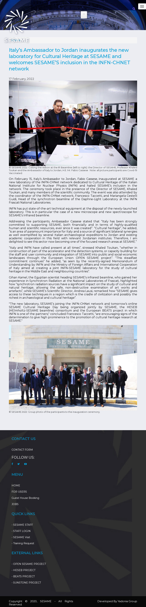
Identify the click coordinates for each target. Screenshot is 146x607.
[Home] (16, 26)
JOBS (15, 504)
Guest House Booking (25, 498)
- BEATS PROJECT (23, 576)
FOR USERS (19, 491)
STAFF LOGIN (22, 531)
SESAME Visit (21, 537)
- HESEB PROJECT (23, 570)
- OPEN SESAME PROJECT (29, 564)
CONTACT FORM (22, 449)
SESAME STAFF (23, 524)
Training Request (23, 543)
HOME (16, 485)
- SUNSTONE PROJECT (26, 582)
